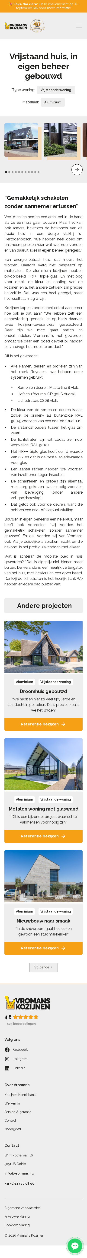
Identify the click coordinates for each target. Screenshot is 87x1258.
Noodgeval (12, 1129)
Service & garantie (17, 1112)
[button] (78, 26)
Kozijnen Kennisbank (19, 1095)
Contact (10, 1120)
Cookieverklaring (17, 1225)
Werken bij (12, 1103)
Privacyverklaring (17, 1216)
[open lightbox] (21, 140)
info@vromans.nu (19, 1173)
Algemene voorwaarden (22, 1208)
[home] (24, 26)
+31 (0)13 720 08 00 (19, 1183)
